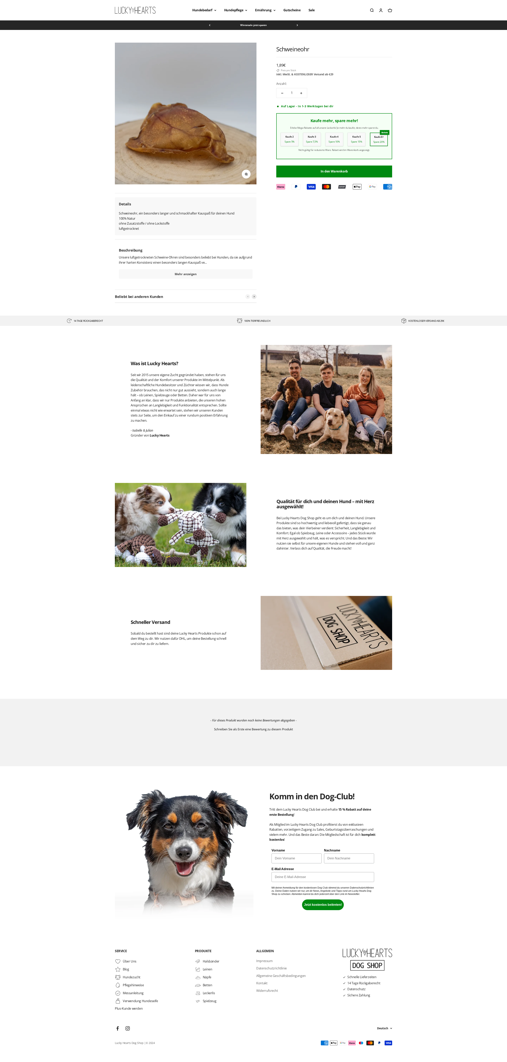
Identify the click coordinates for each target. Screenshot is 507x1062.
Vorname (278, 850)
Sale (312, 10)
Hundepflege (233, 10)
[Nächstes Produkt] (254, 296)
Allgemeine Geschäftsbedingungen (281, 976)
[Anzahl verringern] (282, 93)
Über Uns (129, 961)
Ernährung (263, 10)
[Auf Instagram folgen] (127, 1028)
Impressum (264, 961)
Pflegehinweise (133, 985)
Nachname (332, 850)
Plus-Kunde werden (129, 1008)
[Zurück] (209, 25)
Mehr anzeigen (186, 274)
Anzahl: (281, 84)
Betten (207, 985)
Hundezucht (131, 977)
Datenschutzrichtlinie (271, 968)
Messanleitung (133, 993)
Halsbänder (211, 961)
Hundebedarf (202, 10)
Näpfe (207, 977)
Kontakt (261, 983)
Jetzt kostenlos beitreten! (323, 904)
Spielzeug (209, 1001)
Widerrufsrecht (267, 990)
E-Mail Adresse (283, 869)
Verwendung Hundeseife (140, 1001)
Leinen (207, 969)
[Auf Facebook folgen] (117, 1028)
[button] (253, 728)
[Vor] (297, 25)
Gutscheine (292, 10)
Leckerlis (209, 993)
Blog (126, 969)
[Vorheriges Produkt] (247, 296)
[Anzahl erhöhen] (301, 93)
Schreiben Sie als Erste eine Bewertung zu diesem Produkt (253, 729)
